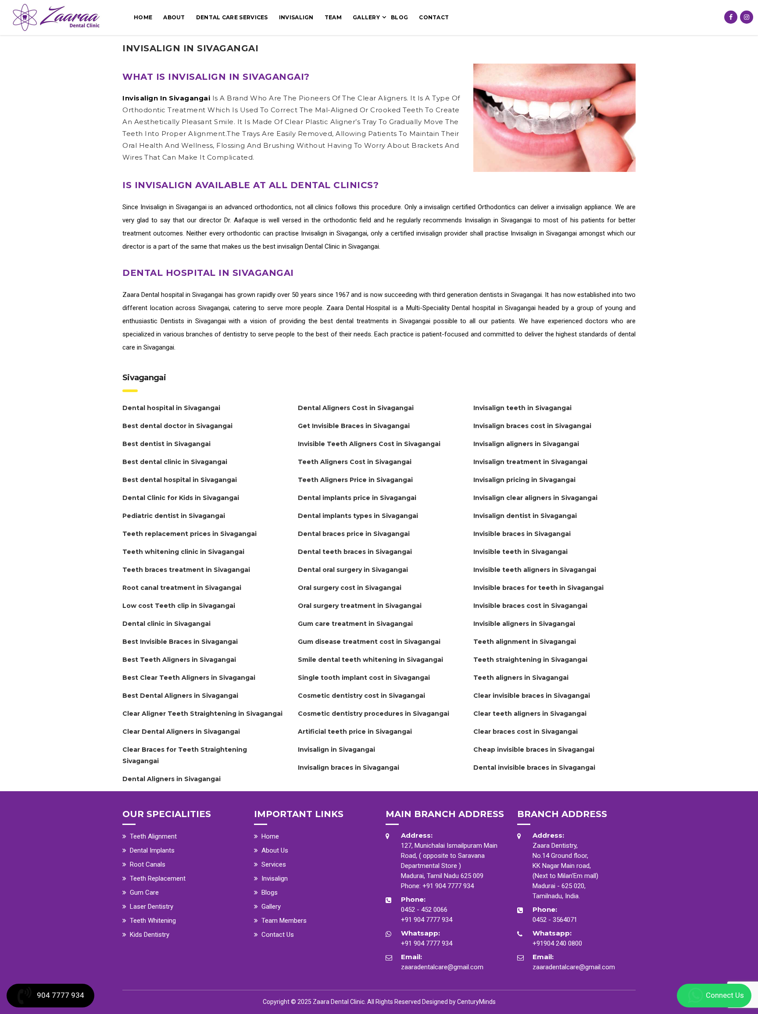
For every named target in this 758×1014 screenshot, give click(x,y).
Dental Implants (152, 850)
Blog (399, 17)
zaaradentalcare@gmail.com (442, 967)
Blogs (269, 892)
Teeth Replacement (158, 878)
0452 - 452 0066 (424, 910)
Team (333, 17)
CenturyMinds (476, 1001)
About (174, 17)
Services (273, 864)
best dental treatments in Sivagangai (375, 321)
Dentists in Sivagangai (193, 321)
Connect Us (725, 995)
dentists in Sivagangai (510, 295)
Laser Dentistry (151, 906)
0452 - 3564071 (555, 920)
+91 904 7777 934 (448, 886)
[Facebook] (731, 17)
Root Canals (147, 864)
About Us (274, 850)
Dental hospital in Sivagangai (182, 295)
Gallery (366, 17)
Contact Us (277, 935)
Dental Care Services (232, 17)
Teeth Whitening (153, 921)
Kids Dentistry (149, 935)
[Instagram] (746, 17)
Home (143, 17)
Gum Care (144, 892)
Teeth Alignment (153, 836)
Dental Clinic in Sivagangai (342, 246)
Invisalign (296, 17)
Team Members (284, 921)
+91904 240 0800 (557, 943)
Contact (434, 17)
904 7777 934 (60, 995)
